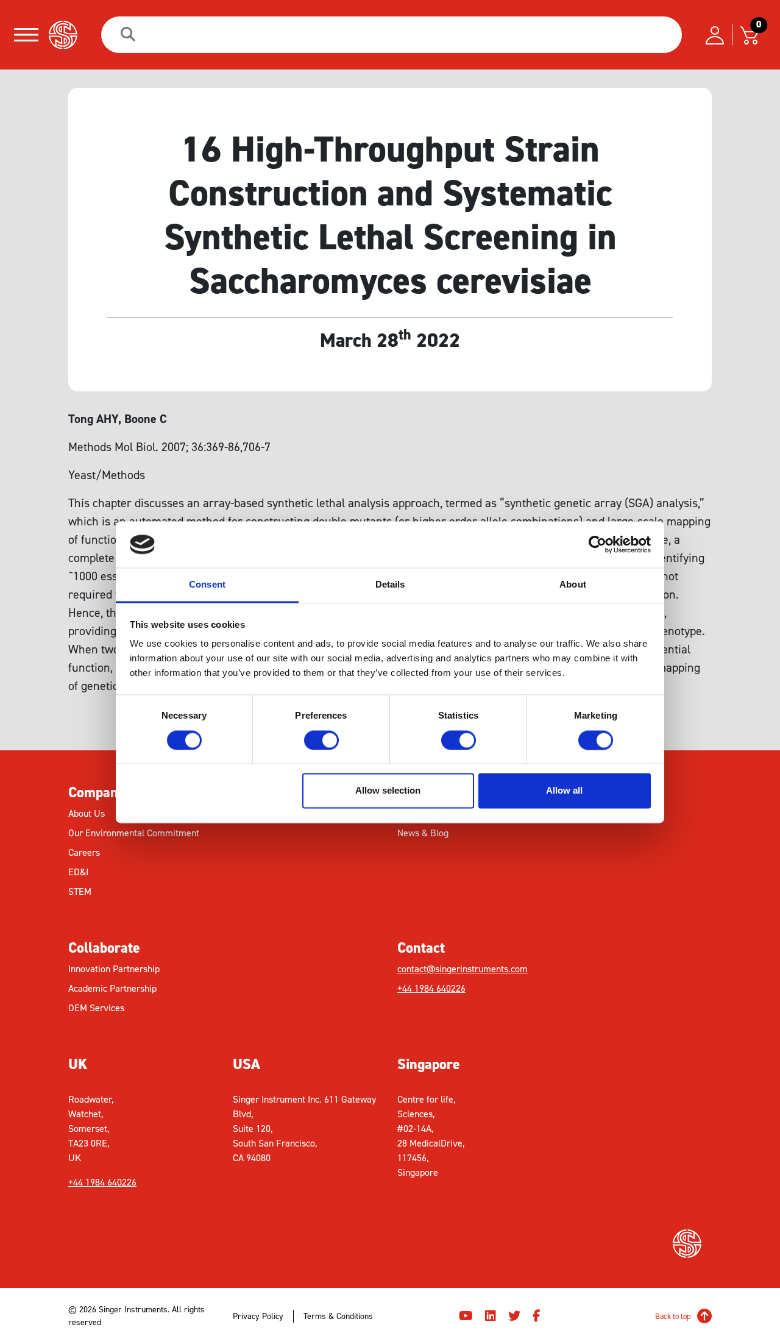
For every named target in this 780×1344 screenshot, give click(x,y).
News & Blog (422, 833)
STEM (79, 891)
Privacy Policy (258, 1316)
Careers (84, 852)
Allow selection (387, 791)
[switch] (321, 740)
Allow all (564, 791)
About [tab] (572, 585)
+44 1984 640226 (431, 988)
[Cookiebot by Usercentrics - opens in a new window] (597, 544)
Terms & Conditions (338, 1316)
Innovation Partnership (114, 968)
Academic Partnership (112, 988)
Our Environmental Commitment (133, 833)
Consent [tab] (207, 585)
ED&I (78, 872)
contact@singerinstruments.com (462, 968)
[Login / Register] (715, 34)
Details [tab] (390, 585)
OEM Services (96, 1007)
